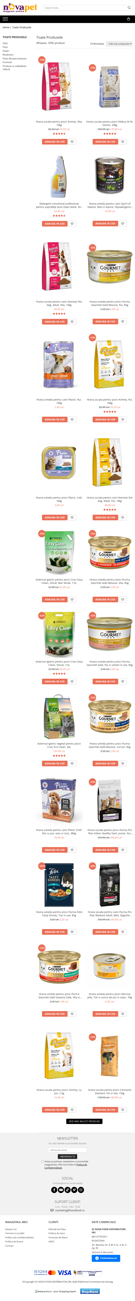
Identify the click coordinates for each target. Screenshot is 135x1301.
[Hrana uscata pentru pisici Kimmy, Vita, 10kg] (59, 86)
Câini (5, 43)
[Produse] (6, 19)
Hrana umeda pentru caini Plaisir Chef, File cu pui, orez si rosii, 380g (59, 831)
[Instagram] (81, 1190)
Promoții (7, 62)
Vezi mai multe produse (84, 1121)
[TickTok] (68, 1190)
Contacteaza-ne (108, 1258)
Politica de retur (57, 1233)
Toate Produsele (21, 27)
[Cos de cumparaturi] (128, 18)
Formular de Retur (58, 1237)
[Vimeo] (74, 1190)
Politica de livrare (14, 1241)
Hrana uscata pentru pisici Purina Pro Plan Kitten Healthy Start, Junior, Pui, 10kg (110, 831)
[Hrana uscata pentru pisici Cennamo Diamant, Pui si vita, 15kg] (109, 1056)
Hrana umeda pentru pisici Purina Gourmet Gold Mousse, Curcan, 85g (110, 745)
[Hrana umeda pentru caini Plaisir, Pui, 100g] (59, 364)
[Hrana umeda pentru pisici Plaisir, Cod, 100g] (59, 462)
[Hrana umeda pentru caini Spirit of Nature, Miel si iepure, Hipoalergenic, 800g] (109, 176)
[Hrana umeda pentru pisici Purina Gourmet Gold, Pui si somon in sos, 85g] (109, 634)
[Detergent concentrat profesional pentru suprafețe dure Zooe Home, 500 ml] (59, 176)
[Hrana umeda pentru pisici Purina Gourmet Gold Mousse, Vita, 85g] (109, 552)
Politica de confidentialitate (19, 1237)
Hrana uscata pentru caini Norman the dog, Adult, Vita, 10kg (59, 303)
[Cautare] (129, 8)
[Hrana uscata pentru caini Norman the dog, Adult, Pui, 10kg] (109, 462)
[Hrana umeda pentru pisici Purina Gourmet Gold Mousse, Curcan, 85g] (109, 716)
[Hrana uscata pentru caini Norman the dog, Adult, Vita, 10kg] (59, 266)
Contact (9, 1245)
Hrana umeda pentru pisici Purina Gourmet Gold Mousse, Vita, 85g (110, 581)
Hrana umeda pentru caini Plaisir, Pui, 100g (59, 401)
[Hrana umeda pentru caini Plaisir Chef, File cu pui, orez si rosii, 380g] (59, 801)
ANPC (51, 1241)
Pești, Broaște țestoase (14, 58)
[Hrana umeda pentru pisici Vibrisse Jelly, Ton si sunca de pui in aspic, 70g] (109, 967)
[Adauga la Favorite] (72, 142)
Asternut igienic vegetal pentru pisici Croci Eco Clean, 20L (59, 745)
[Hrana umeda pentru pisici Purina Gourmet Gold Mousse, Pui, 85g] (109, 266)
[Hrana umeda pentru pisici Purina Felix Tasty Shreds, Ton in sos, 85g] (59, 885)
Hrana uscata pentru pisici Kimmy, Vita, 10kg (59, 123)
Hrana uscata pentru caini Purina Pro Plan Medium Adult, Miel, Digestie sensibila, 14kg (110, 913)
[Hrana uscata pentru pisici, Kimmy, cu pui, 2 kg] (59, 1056)
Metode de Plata (57, 1229)
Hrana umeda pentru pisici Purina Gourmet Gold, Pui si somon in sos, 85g (110, 663)
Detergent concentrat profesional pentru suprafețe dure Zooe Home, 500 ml (59, 205)
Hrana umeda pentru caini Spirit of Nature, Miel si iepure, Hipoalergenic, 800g (110, 205)
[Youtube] (61, 1190)
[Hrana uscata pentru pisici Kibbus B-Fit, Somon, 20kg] (109, 86)
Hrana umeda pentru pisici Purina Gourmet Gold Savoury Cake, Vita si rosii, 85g (59, 995)
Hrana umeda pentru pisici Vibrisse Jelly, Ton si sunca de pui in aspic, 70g (109, 995)
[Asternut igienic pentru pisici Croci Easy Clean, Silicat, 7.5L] (59, 634)
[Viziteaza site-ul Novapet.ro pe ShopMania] (90, 1291)
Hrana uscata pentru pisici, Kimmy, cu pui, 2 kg (59, 1091)
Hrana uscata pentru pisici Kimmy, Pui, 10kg (110, 401)
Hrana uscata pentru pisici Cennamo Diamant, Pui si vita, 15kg (109, 1091)
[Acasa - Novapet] (20, 8)
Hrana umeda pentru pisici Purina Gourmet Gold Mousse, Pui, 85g (110, 303)
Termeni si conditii (14, 1233)
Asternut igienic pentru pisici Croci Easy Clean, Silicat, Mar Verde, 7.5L (59, 581)
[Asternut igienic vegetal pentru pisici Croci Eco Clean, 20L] (59, 716)
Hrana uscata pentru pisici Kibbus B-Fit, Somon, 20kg (109, 123)
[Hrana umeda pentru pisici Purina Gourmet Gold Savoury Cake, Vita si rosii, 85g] (59, 967)
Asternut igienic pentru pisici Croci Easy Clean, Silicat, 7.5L (59, 663)
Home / (7, 27)
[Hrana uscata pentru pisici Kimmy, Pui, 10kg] (109, 364)
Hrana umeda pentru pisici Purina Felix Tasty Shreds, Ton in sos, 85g (59, 913)
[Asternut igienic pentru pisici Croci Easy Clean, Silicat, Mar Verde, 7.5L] (59, 552)
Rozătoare (8, 54)
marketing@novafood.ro (69, 1210)
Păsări (6, 51)
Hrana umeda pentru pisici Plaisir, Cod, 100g (59, 499)
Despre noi (11, 1229)
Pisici (5, 47)
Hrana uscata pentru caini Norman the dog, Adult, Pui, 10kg (110, 499)
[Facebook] (54, 1190)
